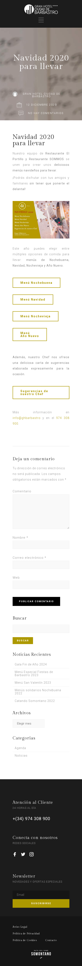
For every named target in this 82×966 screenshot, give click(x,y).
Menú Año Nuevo (29, 334)
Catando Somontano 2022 (35, 701)
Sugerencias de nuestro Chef (34, 392)
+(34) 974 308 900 (31, 818)
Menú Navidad (32, 299)
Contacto (51, 940)
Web (16, 578)
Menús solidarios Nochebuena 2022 (38, 692)
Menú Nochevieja (35, 316)
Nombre (20, 537)
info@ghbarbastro (27, 418)
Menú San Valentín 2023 (33, 682)
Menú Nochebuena (36, 282)
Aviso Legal (20, 926)
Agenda (20, 748)
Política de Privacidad (26, 933)
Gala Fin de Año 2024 (31, 664)
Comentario (22, 491)
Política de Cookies (25, 940)
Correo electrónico (29, 558)
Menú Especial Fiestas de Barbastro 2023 (34, 673)
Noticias (21, 755)
